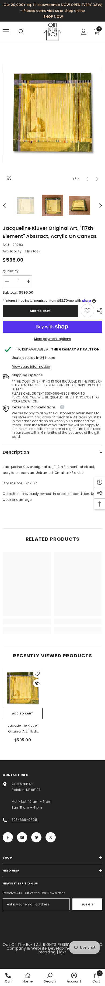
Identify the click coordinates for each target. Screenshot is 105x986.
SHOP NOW (53, 16)
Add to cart (40, 311)
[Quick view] (37, 683)
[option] (52, 113)
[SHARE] (98, 310)
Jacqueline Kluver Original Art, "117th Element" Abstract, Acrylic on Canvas (22, 728)
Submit (87, 904)
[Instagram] (22, 837)
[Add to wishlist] (37, 674)
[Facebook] (8, 837)
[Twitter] (51, 837)
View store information (31, 366)
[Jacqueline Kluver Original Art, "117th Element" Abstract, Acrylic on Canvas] (23, 688)
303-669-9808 (24, 819)
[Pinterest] (36, 837)
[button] (87, 179)
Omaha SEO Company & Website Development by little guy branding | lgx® (54, 948)
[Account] (84, 32)
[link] (87, 310)
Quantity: (11, 271)
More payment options (52, 338)
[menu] (6, 32)
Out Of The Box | (19, 944)
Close (100, 5)
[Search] (21, 32)
